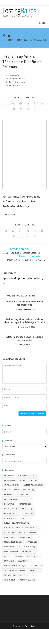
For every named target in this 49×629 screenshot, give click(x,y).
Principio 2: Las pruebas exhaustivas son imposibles (24, 303)
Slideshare (20, 82)
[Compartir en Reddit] (13, 109)
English (26, 509)
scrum (9, 561)
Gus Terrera (11, 75)
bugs (8, 494)
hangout (10, 518)
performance (12, 547)
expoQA (27, 513)
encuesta (10, 509)
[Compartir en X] (6, 103)
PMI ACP (29, 547)
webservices (27, 580)
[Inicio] (3, 40)
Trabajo (34, 570)
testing (36, 566)
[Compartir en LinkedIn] (27, 103)
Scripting (33, 556)
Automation (11, 485)
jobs (33, 532)
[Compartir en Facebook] (13, 103)
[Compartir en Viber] (35, 103)
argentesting (28, 480)
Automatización (33, 485)
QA (7, 556)
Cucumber (10, 499)
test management (14, 570)
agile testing (26, 475)
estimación (11, 513)
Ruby (19, 556)
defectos (25, 504)
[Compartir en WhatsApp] (35, 109)
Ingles (25, 518)
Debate (9, 504)
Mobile (25, 537)
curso (26, 499)
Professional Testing (15, 206)
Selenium (24, 561)
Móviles (31, 542)
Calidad (22, 494)
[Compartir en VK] (42, 103)
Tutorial (10, 575)
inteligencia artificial (16, 523)
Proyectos (28, 551)
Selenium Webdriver (15, 566)
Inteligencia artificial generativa (21, 528)
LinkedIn (10, 537)
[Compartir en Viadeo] (28, 109)
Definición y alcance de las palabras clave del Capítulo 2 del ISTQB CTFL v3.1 (24, 321)
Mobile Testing (13, 542)
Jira (21, 532)
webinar (10, 580)
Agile (9, 475)
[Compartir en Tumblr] (21, 109)
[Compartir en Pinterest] (20, 103)
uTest (24, 575)
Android (10, 480)
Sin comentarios (14, 85)
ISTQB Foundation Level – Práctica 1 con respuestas (24, 338)
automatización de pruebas (19, 490)
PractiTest (11, 551)
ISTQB (8, 82)
